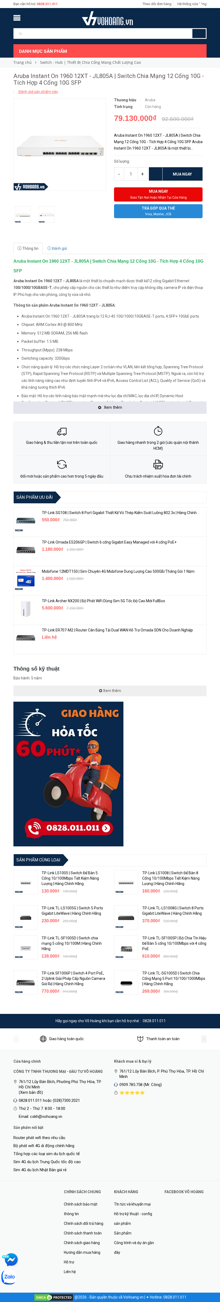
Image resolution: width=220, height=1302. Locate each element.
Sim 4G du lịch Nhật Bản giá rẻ (40, 1169)
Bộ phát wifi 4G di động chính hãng (43, 1145)
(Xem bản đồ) (31, 1092)
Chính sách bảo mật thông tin (80, 1209)
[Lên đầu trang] (205, 1269)
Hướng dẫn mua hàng (82, 1252)
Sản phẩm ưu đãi (34, 497)
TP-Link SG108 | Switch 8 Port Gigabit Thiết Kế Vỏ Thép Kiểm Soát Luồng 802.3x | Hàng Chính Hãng (124, 513)
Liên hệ (70, 1272)
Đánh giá (59, 248)
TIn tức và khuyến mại (132, 1204)
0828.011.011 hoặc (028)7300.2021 (49, 1100)
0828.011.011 (47, 4)
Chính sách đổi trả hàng (83, 1223)
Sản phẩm (122, 1233)
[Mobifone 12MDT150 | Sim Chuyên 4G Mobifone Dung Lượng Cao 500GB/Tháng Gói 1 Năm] (25, 579)
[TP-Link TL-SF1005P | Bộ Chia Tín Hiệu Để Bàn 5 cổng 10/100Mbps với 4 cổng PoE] (126, 947)
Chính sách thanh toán (83, 1233)
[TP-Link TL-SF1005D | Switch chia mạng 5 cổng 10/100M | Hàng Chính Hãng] (25, 947)
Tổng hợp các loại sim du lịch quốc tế (46, 1153)
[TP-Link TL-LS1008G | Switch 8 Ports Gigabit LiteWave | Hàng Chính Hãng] (126, 917)
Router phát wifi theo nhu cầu (39, 1137)
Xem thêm (111, 691)
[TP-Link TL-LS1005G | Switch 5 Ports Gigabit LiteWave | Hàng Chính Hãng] (25, 917)
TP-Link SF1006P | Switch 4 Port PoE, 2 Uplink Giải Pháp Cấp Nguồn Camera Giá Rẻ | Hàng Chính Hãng (73, 978)
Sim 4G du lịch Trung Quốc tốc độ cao (47, 1161)
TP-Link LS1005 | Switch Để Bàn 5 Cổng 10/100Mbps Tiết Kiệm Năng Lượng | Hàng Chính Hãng (70, 878)
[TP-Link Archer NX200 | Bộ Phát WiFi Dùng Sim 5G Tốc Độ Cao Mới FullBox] (25, 608)
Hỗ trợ (69, 1262)
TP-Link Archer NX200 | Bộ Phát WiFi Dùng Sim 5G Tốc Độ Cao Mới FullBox (103, 601)
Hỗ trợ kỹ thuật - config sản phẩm (133, 1219)
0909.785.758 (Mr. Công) (140, 1084)
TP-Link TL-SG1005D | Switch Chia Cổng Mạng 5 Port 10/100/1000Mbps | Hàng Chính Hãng (173, 978)
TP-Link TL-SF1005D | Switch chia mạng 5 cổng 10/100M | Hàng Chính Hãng (72, 943)
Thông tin (29, 248)
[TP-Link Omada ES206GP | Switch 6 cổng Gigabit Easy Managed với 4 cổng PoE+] (25, 550)
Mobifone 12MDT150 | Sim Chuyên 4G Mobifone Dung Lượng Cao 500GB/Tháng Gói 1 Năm (118, 571)
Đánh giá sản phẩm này (38, 92)
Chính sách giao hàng (82, 1243)
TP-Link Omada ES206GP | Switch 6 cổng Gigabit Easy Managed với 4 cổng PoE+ (109, 542)
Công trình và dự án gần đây (134, 1248)
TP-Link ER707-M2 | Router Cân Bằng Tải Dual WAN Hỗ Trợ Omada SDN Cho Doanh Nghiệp (117, 630)
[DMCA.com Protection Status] (54, 1297)
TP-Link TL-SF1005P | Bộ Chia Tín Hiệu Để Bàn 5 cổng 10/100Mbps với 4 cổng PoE (174, 943)
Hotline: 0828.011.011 (168, 1297)
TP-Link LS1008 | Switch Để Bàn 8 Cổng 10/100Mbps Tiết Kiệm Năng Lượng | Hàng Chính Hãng (171, 878)
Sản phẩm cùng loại (38, 859)
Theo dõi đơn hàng (156, 4)
